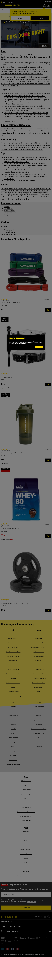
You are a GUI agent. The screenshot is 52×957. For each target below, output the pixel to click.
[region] (26, 342)
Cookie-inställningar (12, 346)
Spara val (29, 346)
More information (23, 343)
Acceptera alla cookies (39, 346)
